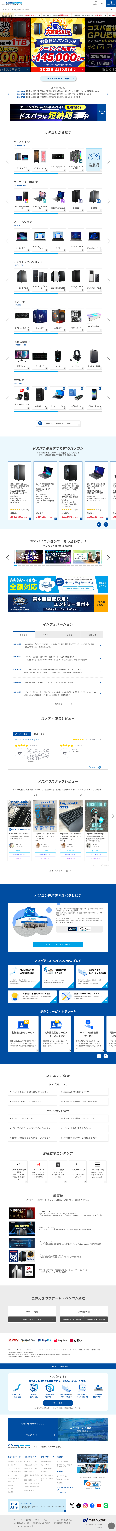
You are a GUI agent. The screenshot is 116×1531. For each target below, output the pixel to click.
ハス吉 (95, 844)
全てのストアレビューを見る (27, 739)
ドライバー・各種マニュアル (49, 1479)
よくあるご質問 (29, 1490)
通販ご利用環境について (31, 1487)
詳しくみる (58, 1403)
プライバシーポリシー (42, 1520)
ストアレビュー (22, 733)
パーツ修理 (44, 1472)
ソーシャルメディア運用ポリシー (63, 1520)
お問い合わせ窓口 (46, 1461)
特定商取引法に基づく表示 (41, 1523)
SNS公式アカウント (63, 1479)
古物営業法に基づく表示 (21, 1523)
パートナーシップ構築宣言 (22, 1526)
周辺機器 (10, 1485)
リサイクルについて (47, 1475)
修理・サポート (46, 1457)
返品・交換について (30, 1480)
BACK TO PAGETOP (60, 1366)
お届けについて (29, 1472)
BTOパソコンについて (31, 1461)
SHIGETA (18, 844)
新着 (35, 795)
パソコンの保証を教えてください (77, 1128)
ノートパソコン (12, 1475)
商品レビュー (40, 733)
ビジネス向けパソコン (15, 1478)
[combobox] (62, 10)
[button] (4, 45)
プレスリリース (62, 1476)
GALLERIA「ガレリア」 (15, 1461)
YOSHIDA (44, 844)
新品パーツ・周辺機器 (55, 15)
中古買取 (10, 1492)
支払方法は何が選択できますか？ (77, 1091)
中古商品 (10, 1488)
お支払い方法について (31, 1468)
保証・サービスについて (31, 1483)
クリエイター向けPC (14, 1468)
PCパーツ (11, 1482)
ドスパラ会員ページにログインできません (80, 1101)
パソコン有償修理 (46, 1468)
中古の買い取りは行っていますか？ (26, 1101)
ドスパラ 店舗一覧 (62, 1461)
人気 (80, 795)
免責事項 (28, 1520)
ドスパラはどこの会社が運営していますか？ (30, 1091)
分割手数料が (26, 15)
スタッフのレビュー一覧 (58, 870)
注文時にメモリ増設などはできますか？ (79, 1118)
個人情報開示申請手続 (60, 1523)
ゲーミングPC (12, 1465)
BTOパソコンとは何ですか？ (24, 1118)
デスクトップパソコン (15, 1472)
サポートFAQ (45, 1465)
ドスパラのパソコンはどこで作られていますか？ (32, 1128)
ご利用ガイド (29, 1457)
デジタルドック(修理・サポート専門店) (64, 1465)
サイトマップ (18, 1520)
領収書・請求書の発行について (32, 1476)
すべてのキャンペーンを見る (58, 78)
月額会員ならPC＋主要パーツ (89, 15)
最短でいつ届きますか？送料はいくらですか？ (31, 1137)
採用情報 (60, 1483)
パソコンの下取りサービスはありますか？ (80, 1137)
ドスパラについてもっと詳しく (58, 944)
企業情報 (60, 1471)
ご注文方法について (30, 1465)
